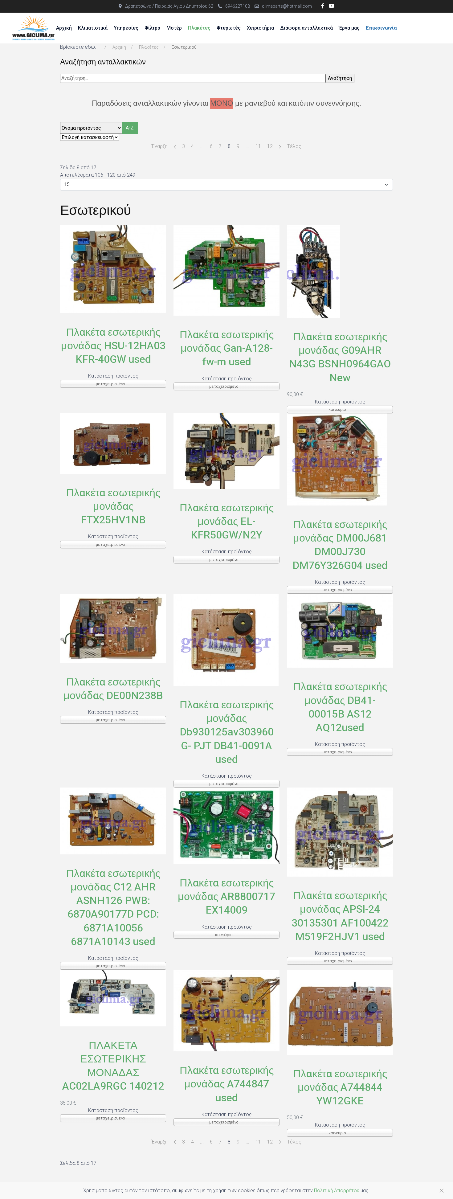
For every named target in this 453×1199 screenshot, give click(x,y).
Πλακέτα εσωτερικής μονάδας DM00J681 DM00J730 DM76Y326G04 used (340, 545)
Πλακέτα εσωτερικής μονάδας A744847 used (227, 1084)
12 (270, 146)
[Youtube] (331, 6)
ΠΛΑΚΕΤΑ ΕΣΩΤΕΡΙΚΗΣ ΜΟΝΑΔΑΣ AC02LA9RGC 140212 (113, 1066)
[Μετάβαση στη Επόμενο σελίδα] (280, 146)
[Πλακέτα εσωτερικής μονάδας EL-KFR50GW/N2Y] (226, 451)
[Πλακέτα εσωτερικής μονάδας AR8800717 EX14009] (226, 825)
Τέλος (294, 146)
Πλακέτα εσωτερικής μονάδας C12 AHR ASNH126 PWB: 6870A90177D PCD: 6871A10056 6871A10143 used (113, 907)
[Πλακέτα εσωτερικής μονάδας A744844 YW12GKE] (340, 1012)
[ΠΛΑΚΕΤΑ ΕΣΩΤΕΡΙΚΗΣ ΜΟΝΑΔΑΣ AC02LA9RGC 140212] (113, 998)
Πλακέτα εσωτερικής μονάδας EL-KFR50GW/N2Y (227, 521)
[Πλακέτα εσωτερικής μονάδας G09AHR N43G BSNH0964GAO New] (313, 271)
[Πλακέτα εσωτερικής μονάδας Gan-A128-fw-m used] (226, 270)
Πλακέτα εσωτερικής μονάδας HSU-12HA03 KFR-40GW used (113, 346)
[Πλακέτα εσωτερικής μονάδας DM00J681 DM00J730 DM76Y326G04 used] (337, 459)
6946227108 (237, 6)
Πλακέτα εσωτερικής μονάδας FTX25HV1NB (113, 506)
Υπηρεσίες (126, 28)
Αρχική (64, 28)
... (202, 146)
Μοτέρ (174, 28)
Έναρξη (160, 146)
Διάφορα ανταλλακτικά (306, 28)
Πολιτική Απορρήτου (336, 1190)
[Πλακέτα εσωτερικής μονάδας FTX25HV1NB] (113, 443)
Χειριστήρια (260, 28)
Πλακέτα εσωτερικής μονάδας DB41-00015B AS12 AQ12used (340, 707)
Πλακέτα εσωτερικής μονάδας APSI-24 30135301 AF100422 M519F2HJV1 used (340, 916)
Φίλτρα (152, 28)
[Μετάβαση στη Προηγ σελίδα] (175, 146)
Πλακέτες (199, 28)
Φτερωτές (229, 28)
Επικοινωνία (381, 28)
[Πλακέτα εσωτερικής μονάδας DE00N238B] (113, 628)
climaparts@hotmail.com (287, 6)
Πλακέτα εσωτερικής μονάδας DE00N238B (113, 688)
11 (258, 146)
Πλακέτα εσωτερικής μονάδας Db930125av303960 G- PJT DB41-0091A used (227, 732)
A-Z (130, 128)
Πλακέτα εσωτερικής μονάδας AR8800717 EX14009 (226, 896)
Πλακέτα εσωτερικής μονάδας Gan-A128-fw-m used (227, 348)
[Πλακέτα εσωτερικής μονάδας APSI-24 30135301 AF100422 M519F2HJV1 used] (340, 832)
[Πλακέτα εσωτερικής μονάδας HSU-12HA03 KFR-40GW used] (113, 269)
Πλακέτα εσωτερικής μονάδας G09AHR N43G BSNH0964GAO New (340, 357)
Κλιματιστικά (93, 28)
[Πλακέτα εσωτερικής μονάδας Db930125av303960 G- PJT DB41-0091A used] (226, 639)
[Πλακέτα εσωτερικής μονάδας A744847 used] (226, 1010)
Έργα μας (349, 28)
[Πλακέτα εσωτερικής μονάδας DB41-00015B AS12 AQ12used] (340, 630)
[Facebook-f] (322, 6)
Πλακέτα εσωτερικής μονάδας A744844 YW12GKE (340, 1087)
